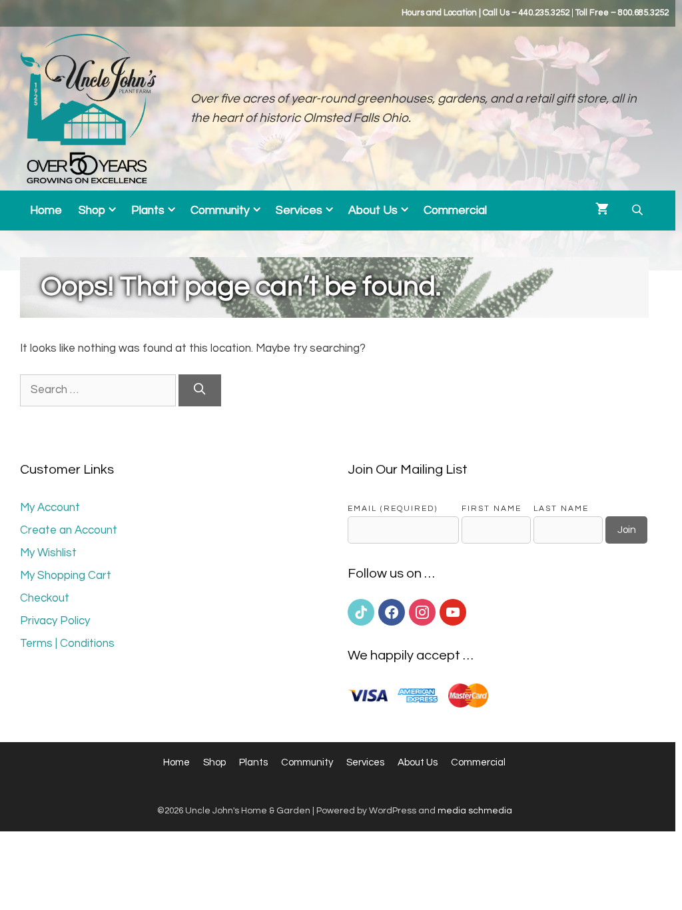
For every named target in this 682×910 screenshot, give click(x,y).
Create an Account (68, 530)
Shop (92, 211)
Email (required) (393, 508)
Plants (148, 211)
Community (220, 211)
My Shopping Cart (65, 576)
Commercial (455, 211)
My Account (50, 508)
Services (299, 211)
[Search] (199, 390)
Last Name (561, 508)
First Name (491, 508)
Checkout (44, 598)
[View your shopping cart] (602, 210)
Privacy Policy (55, 621)
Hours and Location (439, 12)
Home (46, 211)
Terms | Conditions (67, 644)
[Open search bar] (638, 210)
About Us (373, 211)
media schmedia (475, 810)
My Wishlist (48, 553)
